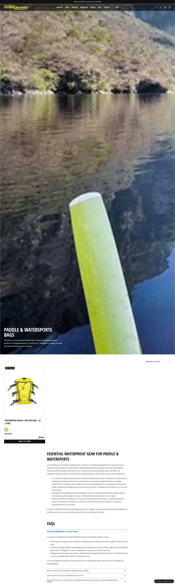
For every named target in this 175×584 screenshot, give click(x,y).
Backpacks (84, 7)
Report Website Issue (165, 581)
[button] (67, 7)
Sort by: (149, 361)
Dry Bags (75, 7)
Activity (107, 7)
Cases (67, 7)
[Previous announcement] (61, 2)
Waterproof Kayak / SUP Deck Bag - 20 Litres (23, 422)
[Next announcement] (114, 2)
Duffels (93, 7)
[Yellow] (6, 429)
